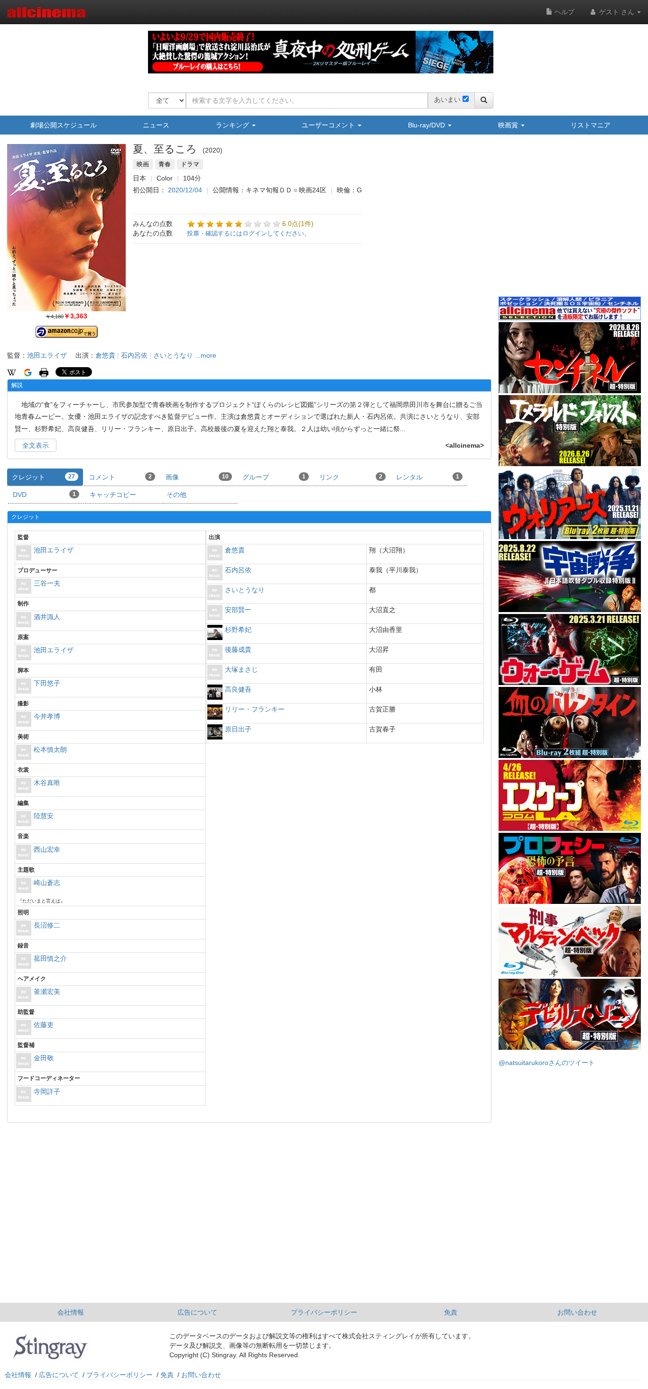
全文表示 (35, 445)
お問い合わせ (577, 1312)
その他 (176, 494)
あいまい (447, 99)
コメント (120, 477)
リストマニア (591, 125)
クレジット (43, 477)
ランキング (233, 125)
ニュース (156, 125)
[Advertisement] (570, 222)
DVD (44, 494)
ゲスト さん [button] (616, 12)
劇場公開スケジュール (63, 125)
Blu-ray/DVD (427, 125)
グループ (273, 477)
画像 (197, 477)
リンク (350, 477)
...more (205, 355)
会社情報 (70, 1312)
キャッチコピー (113, 494)
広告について (197, 1312)
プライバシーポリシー (324, 1312)
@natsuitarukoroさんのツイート (547, 1062)
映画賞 (509, 125)
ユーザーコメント (329, 125)
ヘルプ (563, 12)
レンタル (427, 477)
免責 (450, 1312)
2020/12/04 (185, 190)
